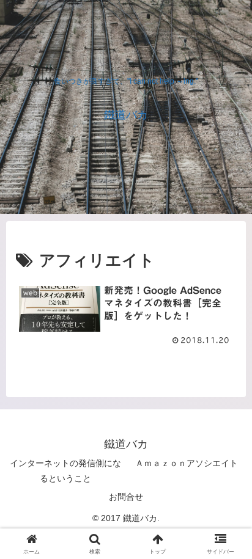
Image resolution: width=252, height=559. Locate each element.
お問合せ (126, 497)
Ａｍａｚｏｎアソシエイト (186, 463)
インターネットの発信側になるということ (65, 470)
